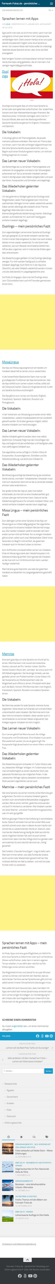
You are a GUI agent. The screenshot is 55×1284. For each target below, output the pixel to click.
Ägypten (10, 1090)
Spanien (18, 1166)
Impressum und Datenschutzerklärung (19, 1244)
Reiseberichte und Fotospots (38, 1163)
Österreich (11, 1116)
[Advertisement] (27, 322)
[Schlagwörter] (46, 1137)
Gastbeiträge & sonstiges (26, 1196)
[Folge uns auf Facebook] (37, 1036)
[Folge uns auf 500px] (42, 1036)
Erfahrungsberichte (12, 10)
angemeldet (17, 1026)
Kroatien (10, 1103)
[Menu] (51, 3)
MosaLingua (10, 362)
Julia (8, 24)
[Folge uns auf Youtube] (46, 1036)
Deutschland (12, 1097)
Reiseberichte (11, 1084)
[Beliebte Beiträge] (21, 1137)
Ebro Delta (20, 1163)
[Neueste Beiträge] (8, 1137)
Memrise (8, 654)
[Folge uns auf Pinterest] (51, 1036)
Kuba (9, 1110)
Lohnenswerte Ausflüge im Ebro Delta (32, 1215)
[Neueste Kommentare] (34, 1137)
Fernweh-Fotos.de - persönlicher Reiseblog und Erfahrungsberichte (21, 3)
